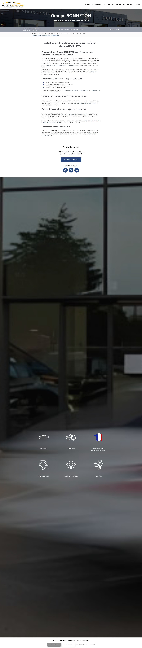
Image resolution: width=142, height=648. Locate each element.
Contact (137, 4)
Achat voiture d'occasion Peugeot (51, 122)
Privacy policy (91, 644)
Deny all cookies (68, 644)
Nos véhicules (108, 4)
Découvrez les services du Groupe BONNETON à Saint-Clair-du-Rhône (48, 33)
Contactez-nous (113, 29)
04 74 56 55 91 (35, 30)
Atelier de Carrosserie (76, 73)
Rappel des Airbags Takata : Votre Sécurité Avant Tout (74, 114)
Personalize (81, 644)
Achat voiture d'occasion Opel (91, 120)
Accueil (87, 4)
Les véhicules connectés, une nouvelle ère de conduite (61, 65)
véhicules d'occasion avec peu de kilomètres (85, 103)
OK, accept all (54, 644)
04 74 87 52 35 (36, 28)
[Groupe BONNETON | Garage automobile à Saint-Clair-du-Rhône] (13, 4)
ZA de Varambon (71, 29)
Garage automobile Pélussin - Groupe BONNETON (75, 33)
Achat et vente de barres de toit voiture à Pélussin (76, 90)
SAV (124, 4)
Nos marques (96, 4)
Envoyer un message (71, 159)
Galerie (129, 4)
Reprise (118, 4)
